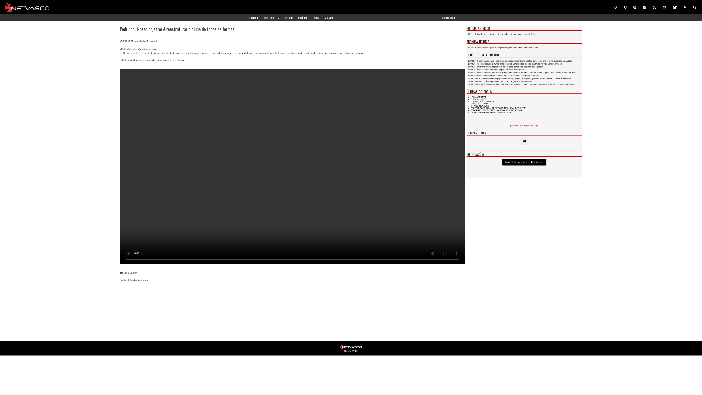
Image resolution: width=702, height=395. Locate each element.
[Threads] (664, 7)
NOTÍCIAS (302, 18)
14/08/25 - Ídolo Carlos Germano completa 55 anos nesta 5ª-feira (497, 70)
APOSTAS (328, 18)
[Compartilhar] (524, 141)
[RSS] (684, 7)
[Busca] (694, 7)
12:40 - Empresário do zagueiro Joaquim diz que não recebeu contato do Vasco (503, 47)
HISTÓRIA (288, 18)
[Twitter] (654, 7)
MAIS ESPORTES (271, 18)
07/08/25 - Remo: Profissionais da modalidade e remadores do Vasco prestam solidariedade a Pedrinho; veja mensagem (521, 84)
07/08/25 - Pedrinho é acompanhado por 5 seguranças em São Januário (500, 81)
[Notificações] (615, 7)
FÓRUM (315, 18)
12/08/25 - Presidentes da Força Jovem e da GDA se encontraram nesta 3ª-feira (503, 75)
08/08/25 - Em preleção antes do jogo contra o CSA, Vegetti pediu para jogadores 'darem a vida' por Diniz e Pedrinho (519, 78)
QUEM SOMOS (448, 18)
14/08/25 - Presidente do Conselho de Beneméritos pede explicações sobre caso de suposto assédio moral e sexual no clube (523, 73)
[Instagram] (634, 7)
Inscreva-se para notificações (524, 162)
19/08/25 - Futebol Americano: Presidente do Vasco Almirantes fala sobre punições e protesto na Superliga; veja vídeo (520, 61)
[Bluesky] (675, 7)
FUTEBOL (253, 18)
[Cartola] (625, 7)
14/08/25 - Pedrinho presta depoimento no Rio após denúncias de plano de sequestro (505, 67)
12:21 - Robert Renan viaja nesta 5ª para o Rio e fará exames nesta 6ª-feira (501, 34)
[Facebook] (644, 7)
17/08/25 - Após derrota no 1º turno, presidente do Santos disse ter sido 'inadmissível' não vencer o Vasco (515, 64)
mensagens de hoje (529, 125)
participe (514, 125)
